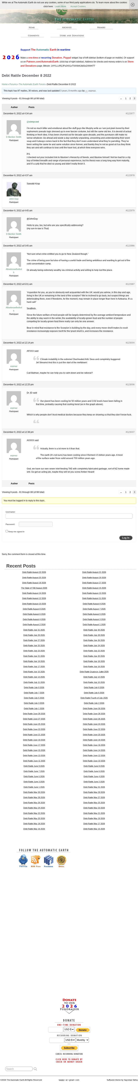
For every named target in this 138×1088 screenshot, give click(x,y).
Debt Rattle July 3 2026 (34, 703)
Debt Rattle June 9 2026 (34, 766)
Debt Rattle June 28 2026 (94, 714)
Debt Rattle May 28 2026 (34, 797)
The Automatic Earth (32, 27)
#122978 (130, 175)
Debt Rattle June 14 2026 (94, 750)
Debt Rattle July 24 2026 (94, 645)
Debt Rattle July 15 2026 (34, 672)
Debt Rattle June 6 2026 (94, 771)
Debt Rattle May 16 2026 (34, 829)
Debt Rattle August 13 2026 (94, 593)
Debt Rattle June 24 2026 (94, 724)
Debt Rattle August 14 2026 (34, 593)
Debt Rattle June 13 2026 (34, 755)
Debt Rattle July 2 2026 (94, 703)
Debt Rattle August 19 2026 (94, 577)
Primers (101, 27)
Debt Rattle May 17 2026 (94, 824)
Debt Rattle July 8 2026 (94, 687)
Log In (125, 537)
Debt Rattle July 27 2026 (34, 640)
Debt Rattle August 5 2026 (94, 614)
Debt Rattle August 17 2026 (94, 583)
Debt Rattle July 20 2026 (94, 656)
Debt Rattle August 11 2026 (94, 598)
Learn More (60, 6)
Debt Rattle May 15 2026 (94, 829)
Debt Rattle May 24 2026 (34, 808)
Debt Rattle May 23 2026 (94, 808)
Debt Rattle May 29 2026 (94, 792)
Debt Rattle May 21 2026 (94, 813)
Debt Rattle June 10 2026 (94, 761)
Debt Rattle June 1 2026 (34, 787)
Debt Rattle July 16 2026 (94, 666)
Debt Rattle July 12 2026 (94, 677)
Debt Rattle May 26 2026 (34, 803)
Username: (10, 512)
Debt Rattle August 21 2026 (94, 572)
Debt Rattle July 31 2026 (34, 630)
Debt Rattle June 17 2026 (34, 745)
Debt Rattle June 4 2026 (94, 776)
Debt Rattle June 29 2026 (34, 714)
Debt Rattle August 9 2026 (94, 604)
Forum (32, 35)
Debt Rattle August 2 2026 (34, 624)
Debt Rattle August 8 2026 (34, 609)
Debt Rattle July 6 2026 (94, 693)
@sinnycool (33, 122)
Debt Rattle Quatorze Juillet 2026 (94, 672)
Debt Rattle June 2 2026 (94, 782)
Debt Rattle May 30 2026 (34, 792)
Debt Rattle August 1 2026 (94, 624)
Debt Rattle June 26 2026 (94, 719)
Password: (10, 524)
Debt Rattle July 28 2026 (94, 635)
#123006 (130, 384)
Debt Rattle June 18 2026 (94, 740)
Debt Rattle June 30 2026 (94, 708)
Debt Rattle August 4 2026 (34, 619)
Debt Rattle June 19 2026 (34, 740)
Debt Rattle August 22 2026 (34, 572)
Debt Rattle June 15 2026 (34, 750)
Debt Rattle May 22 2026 (34, 813)
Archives (67, 27)
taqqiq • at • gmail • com (69, 1080)
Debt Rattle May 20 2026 (34, 818)
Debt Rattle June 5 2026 (34, 776)
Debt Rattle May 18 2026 (34, 824)
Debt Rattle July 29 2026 (34, 635)
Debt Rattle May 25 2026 (94, 803)
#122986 (130, 245)
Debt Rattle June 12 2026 (94, 755)
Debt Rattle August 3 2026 (94, 619)
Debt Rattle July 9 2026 (34, 687)
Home (5, 84)
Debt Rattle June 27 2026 (34, 719)
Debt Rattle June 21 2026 (34, 735)
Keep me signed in (16, 532)
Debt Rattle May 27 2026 (94, 797)
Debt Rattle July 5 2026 (34, 698)
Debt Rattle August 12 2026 (34, 598)
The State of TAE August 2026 (34, 588)
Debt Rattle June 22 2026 (94, 729)
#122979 (130, 210)
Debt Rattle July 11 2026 (34, 682)
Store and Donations (68, 35)
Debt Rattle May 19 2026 (94, 818)
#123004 (130, 343)
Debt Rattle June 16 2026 (94, 745)
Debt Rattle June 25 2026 (34, 724)
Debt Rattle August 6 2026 (34, 614)
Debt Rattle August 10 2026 (34, 604)
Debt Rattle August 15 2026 (94, 588)
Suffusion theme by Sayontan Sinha (122, 1080)
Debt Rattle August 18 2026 (34, 583)
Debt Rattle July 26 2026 (94, 640)
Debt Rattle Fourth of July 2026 (94, 698)
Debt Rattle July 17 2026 (34, 666)
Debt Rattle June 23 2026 (34, 729)
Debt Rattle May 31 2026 (94, 787)
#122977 (130, 113)
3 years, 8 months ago (71, 91)
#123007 (130, 432)
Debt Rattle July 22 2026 (94, 651)
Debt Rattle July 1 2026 (34, 708)
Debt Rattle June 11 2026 (34, 761)
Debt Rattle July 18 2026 (94, 661)
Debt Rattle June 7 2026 (34, 771)
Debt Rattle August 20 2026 (34, 577)
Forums (13, 84)
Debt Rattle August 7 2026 (94, 609)
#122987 (130, 284)
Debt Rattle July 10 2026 (94, 682)
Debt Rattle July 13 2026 (34, 677)
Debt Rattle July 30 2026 (94, 630)
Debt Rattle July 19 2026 (34, 661)
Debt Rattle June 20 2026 (94, 735)
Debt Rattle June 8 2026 (94, 766)
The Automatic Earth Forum (32, 84)
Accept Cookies (78, 6)
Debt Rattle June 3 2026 (34, 782)
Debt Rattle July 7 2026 (34, 693)
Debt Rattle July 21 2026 (34, 656)
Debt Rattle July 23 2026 (34, 651)
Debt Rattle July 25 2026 (34, 645)
